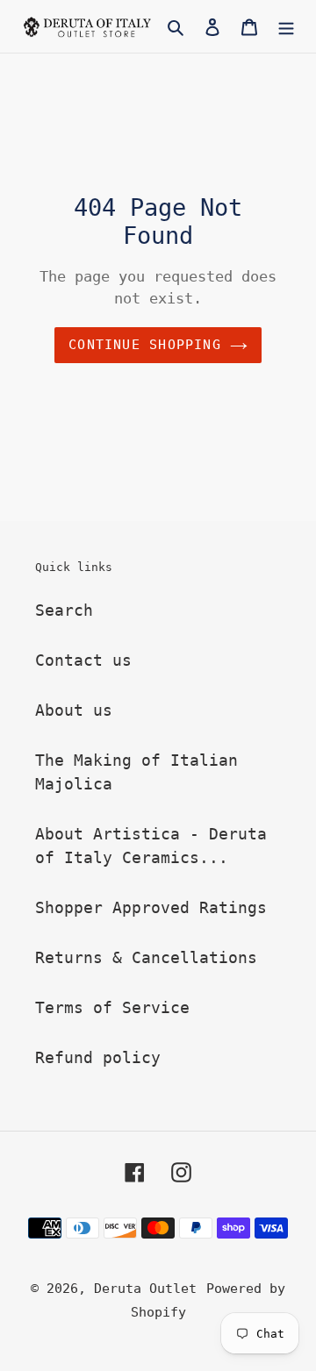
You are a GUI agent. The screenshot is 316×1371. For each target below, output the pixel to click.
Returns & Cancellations (146, 957)
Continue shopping (144, 345)
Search (64, 610)
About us (73, 710)
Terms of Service (112, 1007)
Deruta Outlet (145, 1288)
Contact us (83, 660)
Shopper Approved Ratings (151, 907)
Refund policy (98, 1057)
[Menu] (286, 25)
